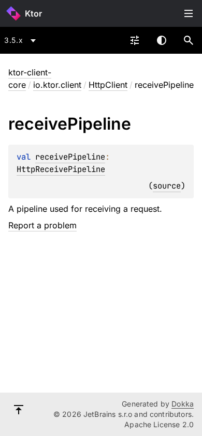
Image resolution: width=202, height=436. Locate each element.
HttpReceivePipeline (61, 169)
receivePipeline (70, 156)
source (167, 185)
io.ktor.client (57, 85)
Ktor (33, 13)
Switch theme (161, 40)
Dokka (182, 403)
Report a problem (42, 225)
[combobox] (22, 40)
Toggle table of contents (188, 13)
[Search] (188, 40)
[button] (188, 40)
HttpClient (108, 85)
